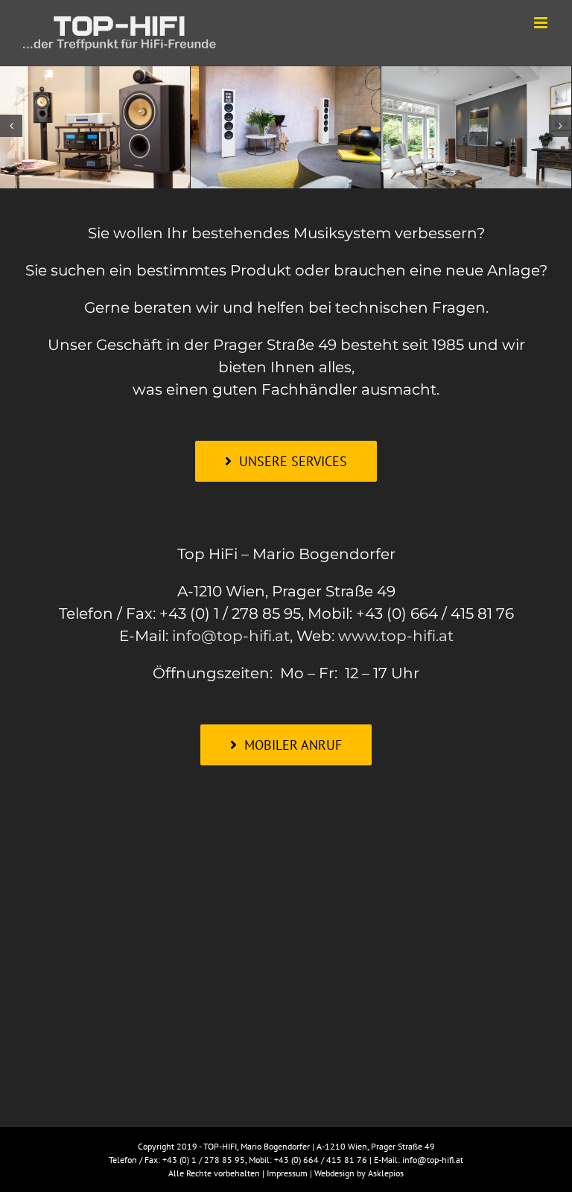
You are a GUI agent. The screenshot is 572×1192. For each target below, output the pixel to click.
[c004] (95, 123)
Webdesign (334, 1173)
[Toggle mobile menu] (542, 23)
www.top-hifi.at (396, 636)
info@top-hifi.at (231, 636)
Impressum (287, 1173)
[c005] (286, 123)
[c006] (476, 123)
